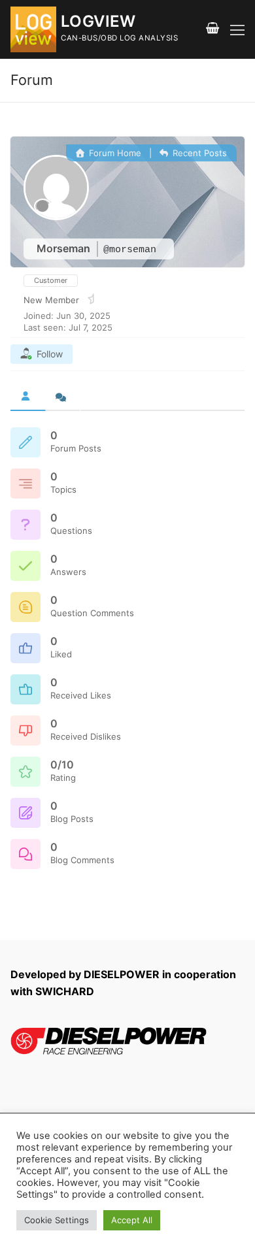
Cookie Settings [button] (56, 1220)
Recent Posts (198, 153)
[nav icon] (237, 29)
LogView (98, 21)
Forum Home (113, 153)
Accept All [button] (131, 1220)
